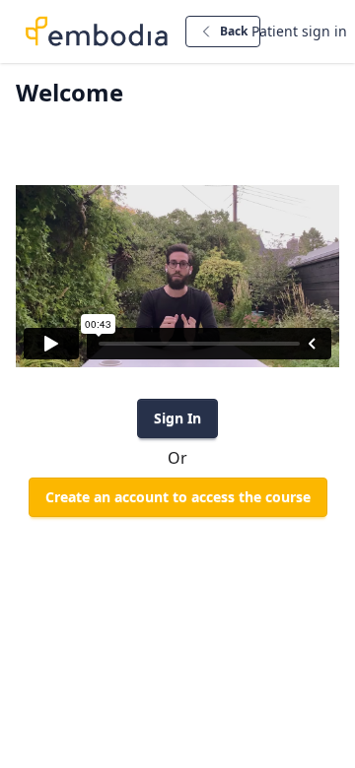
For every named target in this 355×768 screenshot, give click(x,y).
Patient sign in (299, 31)
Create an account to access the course (178, 496)
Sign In (177, 418)
